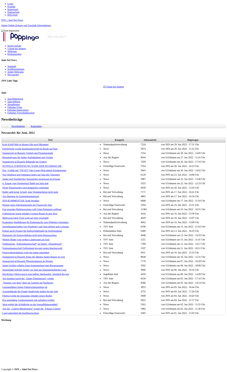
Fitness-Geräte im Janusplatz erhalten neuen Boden (27, 295)
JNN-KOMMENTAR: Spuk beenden (20, 200)
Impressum (12, 9)
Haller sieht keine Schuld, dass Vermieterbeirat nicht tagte (30, 192)
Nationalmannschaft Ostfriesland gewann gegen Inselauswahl (32, 248)
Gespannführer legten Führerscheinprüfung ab (24, 287)
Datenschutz (13, 12)
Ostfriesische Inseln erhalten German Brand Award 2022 (29, 213)
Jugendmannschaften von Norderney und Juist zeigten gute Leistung (35, 226)
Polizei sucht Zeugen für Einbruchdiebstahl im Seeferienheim (32, 231)
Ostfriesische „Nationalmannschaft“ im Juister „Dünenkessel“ (32, 244)
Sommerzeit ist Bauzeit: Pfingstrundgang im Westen (27, 261)
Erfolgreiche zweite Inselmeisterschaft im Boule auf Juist (29, 148)
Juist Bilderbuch (15, 99)
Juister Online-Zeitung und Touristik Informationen (26, 25)
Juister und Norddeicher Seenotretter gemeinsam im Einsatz (31, 179)
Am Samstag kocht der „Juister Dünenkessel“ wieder (28, 278)
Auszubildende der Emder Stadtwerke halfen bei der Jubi (30, 291)
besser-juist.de (14, 45)
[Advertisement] (94, 346)
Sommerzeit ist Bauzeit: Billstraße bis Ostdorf (24, 161)
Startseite (11, 66)
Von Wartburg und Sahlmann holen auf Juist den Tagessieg (31, 174)
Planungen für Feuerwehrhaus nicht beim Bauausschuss (29, 235)
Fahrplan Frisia (14, 107)
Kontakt (11, 6)
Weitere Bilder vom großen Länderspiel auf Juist (25, 239)
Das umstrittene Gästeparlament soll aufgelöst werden (28, 300)
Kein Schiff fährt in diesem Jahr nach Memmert (25, 144)
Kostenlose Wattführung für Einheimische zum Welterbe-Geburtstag (35, 222)
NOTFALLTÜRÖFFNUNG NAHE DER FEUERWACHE (32, 166)
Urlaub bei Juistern (16, 48)
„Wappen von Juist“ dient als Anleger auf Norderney (28, 283)
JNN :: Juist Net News (12, 20)
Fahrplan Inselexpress (18, 110)
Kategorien (36, 126)
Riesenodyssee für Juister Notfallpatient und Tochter (27, 157)
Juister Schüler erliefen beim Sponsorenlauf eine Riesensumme (32, 265)
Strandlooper (13, 104)
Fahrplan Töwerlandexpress (21, 112)
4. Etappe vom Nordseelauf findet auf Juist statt (25, 183)
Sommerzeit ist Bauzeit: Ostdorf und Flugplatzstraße (27, 153)
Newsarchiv (13, 74)
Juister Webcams (15, 72)
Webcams (12, 51)
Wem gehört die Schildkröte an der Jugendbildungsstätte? (30, 304)
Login (10, 3)
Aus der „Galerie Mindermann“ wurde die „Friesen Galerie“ (31, 308)
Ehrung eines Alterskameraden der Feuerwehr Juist (27, 205)
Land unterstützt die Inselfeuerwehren (20, 313)
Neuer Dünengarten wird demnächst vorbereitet (25, 187)
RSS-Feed (12, 15)
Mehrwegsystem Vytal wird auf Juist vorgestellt (25, 218)
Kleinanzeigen (14, 54)
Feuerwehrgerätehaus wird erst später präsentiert (25, 252)
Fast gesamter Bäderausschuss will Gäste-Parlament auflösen (31, 209)
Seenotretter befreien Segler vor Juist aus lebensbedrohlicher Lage (34, 270)
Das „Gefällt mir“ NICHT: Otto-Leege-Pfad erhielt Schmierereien (34, 170)
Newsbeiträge (18, 126)
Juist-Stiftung (13, 101)
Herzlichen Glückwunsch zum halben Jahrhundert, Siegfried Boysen (35, 274)
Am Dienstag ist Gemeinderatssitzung (20, 196)
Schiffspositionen (15, 69)
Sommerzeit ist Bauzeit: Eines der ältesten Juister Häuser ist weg (33, 257)
